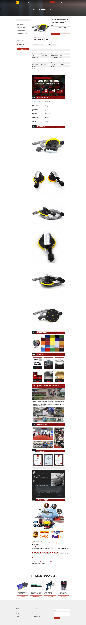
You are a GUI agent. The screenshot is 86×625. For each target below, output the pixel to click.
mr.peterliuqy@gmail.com (23, 42)
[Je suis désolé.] (20, 47)
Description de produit (51, 44)
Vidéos (41, 2)
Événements (38, 2)
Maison (25, 2)
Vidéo (17, 611)
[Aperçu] (17, 2)
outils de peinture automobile (41, 569)
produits (17, 608)
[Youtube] (36, 616)
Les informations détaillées (38, 44)
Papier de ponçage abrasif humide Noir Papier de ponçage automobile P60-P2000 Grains (22, 593)
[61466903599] (39, 616)
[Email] (22, 47)
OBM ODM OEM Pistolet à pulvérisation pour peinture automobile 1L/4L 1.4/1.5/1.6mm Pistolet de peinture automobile (49, 593)
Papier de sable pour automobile (52, 569)
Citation (52, 2)
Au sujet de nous (29, 2)
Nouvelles (17, 613)
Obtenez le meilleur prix (56, 34)
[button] (17, 587)
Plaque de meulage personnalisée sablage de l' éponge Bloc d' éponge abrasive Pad (36, 593)
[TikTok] (37, 616)
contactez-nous (57, 618)
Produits (34, 2)
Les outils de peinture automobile (63, 569)
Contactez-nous (45, 2)
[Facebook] (34, 616)
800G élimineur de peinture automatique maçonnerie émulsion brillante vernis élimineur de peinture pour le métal (63, 593)
